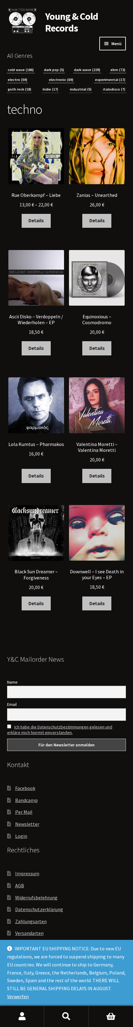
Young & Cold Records (71, 22)
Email (12, 704)
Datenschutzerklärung (39, 909)
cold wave (21, 69)
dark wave (87, 69)
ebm (117, 69)
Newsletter (27, 824)
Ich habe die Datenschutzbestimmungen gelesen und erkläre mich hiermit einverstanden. (59, 729)
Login (21, 836)
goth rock (19, 89)
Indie (50, 89)
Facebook (25, 788)
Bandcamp (26, 800)
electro (17, 79)
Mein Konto (22, 1016)
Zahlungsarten (31, 921)
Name (12, 682)
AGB (19, 885)
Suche (66, 1016)
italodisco (114, 89)
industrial (81, 89)
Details (36, 220)
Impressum (27, 873)
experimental (110, 79)
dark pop (54, 69)
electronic (61, 79)
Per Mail (23, 812)
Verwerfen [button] (18, 996)
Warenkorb (111, 1016)
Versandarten (29, 933)
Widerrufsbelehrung (36, 897)
